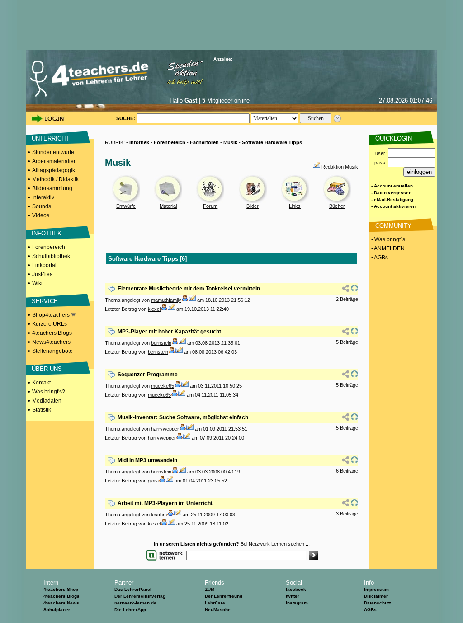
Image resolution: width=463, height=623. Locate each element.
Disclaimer (376, 596)
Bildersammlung (52, 188)
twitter (292, 596)
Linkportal (44, 265)
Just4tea (42, 274)
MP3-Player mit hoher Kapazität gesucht (169, 331)
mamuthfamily (166, 300)
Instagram (297, 602)
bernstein (161, 343)
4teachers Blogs (52, 333)
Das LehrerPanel (132, 589)
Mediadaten (46, 401)
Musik (230, 142)
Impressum (376, 589)
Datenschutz (377, 602)
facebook (296, 589)
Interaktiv (43, 197)
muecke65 (162, 386)
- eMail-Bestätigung (392, 199)
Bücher (337, 206)
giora (153, 480)
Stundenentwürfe (53, 152)
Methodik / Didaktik (55, 179)
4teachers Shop (60, 589)
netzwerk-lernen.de (135, 602)
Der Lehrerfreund (223, 596)
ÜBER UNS (47, 368)
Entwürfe (126, 206)
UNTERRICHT (50, 138)
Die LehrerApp (130, 609)
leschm (159, 514)
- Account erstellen (392, 185)
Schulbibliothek (51, 256)
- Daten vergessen (391, 192)
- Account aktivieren (393, 206)
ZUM (209, 589)
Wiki (37, 283)
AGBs (370, 609)
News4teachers (51, 342)
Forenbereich (48, 247)
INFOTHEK (46, 233)
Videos (40, 215)
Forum (210, 206)
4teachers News (61, 602)
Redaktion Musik (339, 166)
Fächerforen (204, 142)
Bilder (252, 206)
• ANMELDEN (387, 248)
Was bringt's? (48, 392)
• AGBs (379, 257)
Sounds (41, 206)
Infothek (139, 142)
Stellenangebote (52, 351)
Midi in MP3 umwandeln (147, 460)
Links (295, 206)
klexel (154, 309)
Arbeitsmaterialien (54, 161)
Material (168, 206)
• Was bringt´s (387, 239)
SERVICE (45, 301)
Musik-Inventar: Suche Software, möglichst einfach (183, 417)
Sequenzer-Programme (148, 374)
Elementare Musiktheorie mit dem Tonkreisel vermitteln (189, 289)
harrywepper (165, 428)
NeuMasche (218, 609)
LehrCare (215, 602)
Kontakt (41, 382)
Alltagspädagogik (53, 170)
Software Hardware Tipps (272, 142)
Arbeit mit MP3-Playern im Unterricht (165, 503)
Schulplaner (56, 609)
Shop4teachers (51, 315)
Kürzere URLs (49, 324)
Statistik (41, 410)
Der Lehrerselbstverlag (139, 596)
